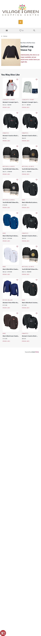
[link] (20, 30)
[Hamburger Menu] (7, 30)
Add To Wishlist (17, 79)
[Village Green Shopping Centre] (20, 10)
